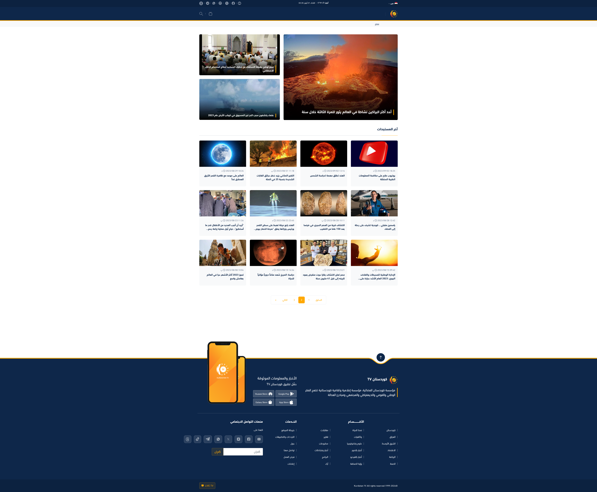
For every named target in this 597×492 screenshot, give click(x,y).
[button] (201, 14)
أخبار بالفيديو (356, 457)
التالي (284, 300)
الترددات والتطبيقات (284, 437)
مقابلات (324, 430)
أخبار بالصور (357, 450)
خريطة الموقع (287, 430)
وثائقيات (358, 437)
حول (292, 443)
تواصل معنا (289, 450)
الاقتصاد (391, 450)
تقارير (326, 437)
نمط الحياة (357, 430)
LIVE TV (208, 485)
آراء (326, 463)
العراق (393, 437)
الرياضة (392, 457)
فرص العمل (289, 457)
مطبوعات (323, 443)
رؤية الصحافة (356, 463)
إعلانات (291, 463)
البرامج (325, 457)
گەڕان (217, 451)
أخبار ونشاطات (321, 450)
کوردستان (391, 430)
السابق (319, 300)
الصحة (393, 463)
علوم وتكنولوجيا (354, 443)
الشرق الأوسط (389, 443)
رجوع (377, 24)
